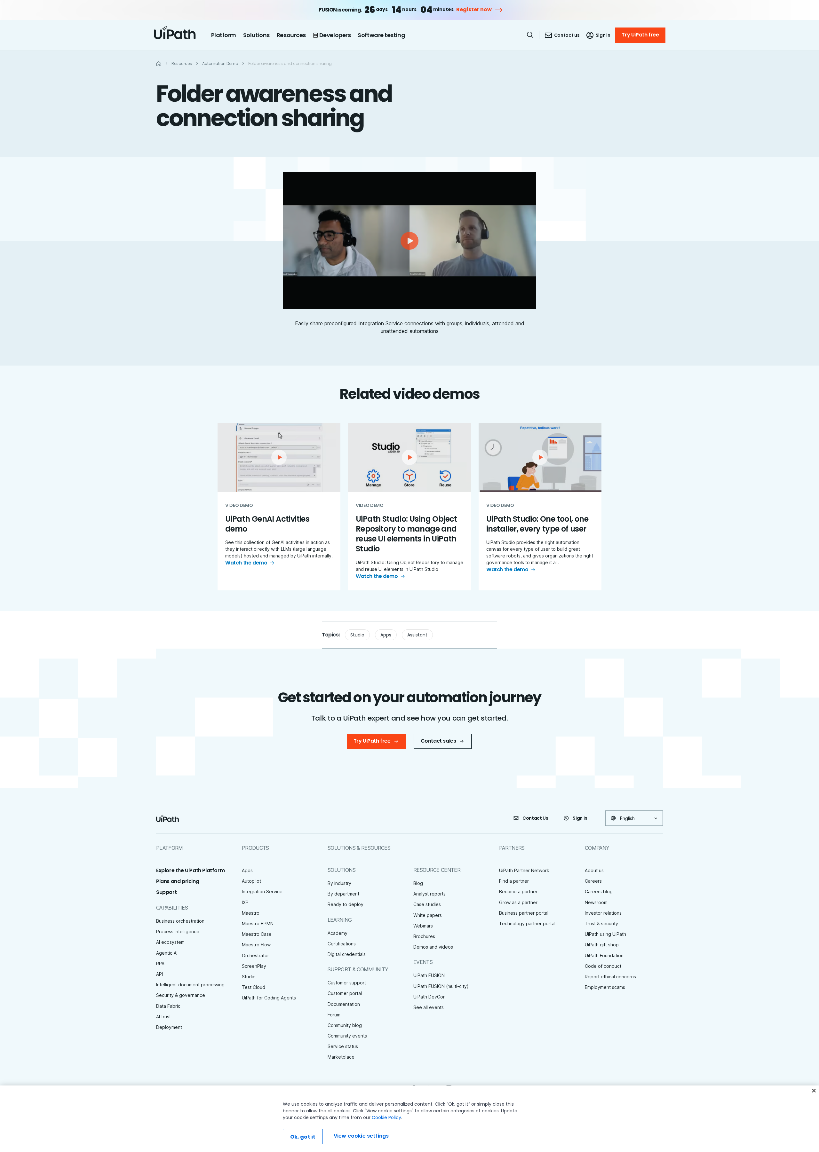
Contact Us (535, 818)
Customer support (347, 982)
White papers (427, 915)
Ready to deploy (345, 904)
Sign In (580, 818)
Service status (343, 1046)
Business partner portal (523, 913)
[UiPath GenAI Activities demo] (279, 506)
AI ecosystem (170, 942)
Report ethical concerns (610, 976)
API (159, 974)
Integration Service (262, 891)
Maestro (250, 913)
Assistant (417, 635)
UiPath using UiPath (605, 934)
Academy (337, 933)
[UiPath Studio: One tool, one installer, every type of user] (540, 506)
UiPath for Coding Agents (269, 997)
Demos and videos (433, 947)
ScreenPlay (254, 966)
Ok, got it (303, 1136)
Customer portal (345, 993)
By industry (339, 883)
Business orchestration (180, 921)
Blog (418, 883)
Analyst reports (429, 893)
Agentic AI (167, 953)
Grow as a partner (518, 902)
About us (594, 870)
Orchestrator (255, 955)
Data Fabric (168, 1006)
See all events (428, 1007)
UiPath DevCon (429, 996)
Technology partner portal (527, 923)
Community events (347, 1035)
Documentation (344, 1004)
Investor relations (603, 913)
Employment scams (605, 987)
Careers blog (599, 891)
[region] (409, 1118)
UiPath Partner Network (524, 870)
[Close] (814, 1091)
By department (343, 893)
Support (166, 892)
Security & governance (180, 995)
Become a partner (518, 891)
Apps (385, 635)
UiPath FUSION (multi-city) (441, 986)
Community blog (345, 1025)
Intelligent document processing (190, 984)
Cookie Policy (386, 1117)
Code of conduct (603, 966)
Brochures (424, 936)
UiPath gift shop (602, 944)
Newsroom (596, 902)
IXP (245, 902)
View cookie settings (361, 1136)
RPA (160, 963)
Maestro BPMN (258, 923)
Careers (593, 881)
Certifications (342, 943)
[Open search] (530, 34)
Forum (334, 1014)
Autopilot (251, 881)
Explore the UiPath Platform (190, 870)
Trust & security (601, 923)
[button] (409, 240)
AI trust (163, 1016)
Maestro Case (257, 934)
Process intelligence (177, 931)
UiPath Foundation (604, 955)
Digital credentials (347, 954)
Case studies (427, 904)
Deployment (169, 1027)
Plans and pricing (177, 881)
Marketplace (341, 1057)
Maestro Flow (256, 944)
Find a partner (514, 881)
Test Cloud (253, 987)
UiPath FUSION (429, 975)
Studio (357, 635)
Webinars (423, 925)
